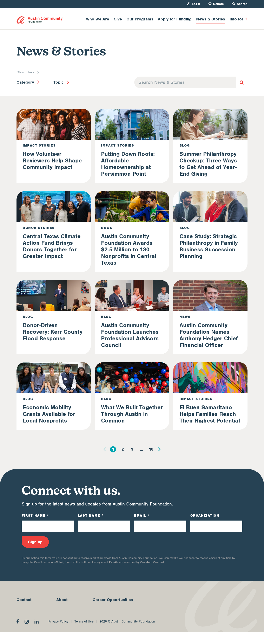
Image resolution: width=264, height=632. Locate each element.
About (62, 599)
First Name (35, 515)
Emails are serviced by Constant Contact (136, 562)
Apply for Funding (175, 19)
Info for (236, 19)
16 (151, 449)
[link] (39, 20)
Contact (24, 599)
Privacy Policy (58, 622)
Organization (204, 515)
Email (141, 515)
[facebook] (17, 621)
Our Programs (139, 19)
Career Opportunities (113, 599)
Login (196, 4)
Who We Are (97, 19)
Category (25, 82)
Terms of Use (83, 622)
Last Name (91, 515)
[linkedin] (36, 621)
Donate (218, 4)
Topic (58, 82)
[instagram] (26, 621)
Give (118, 19)
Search (242, 4)
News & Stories (210, 19)
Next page (159, 449)
